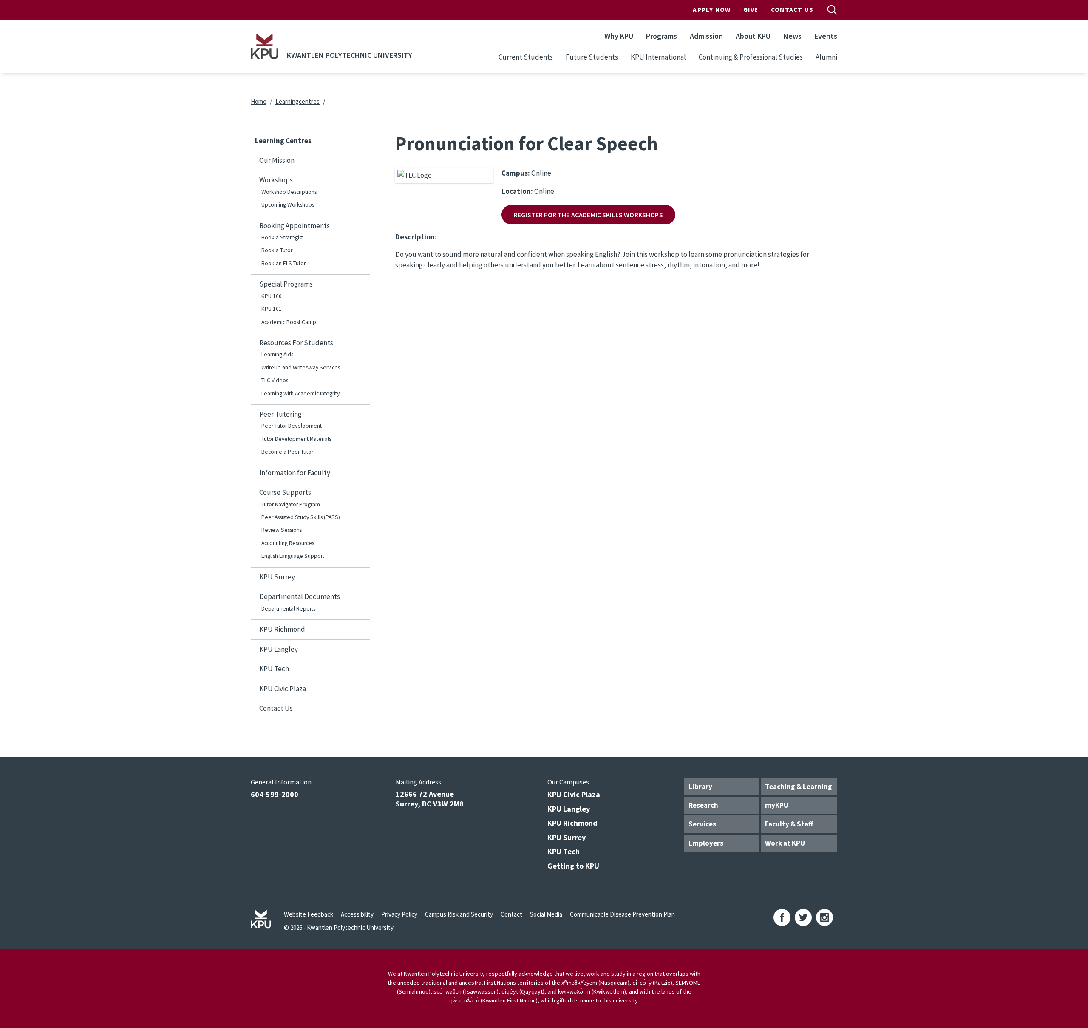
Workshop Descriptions (289, 192)
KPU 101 (271, 308)
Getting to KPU (573, 866)
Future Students (592, 57)
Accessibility (357, 914)
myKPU (776, 805)
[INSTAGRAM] (824, 917)
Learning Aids (277, 354)
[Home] (264, 46)
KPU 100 (271, 296)
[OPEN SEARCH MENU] (832, 10)
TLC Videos (274, 380)
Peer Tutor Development (291, 425)
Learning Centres (283, 140)
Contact (511, 914)
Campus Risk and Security (459, 914)
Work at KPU (785, 843)
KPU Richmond (282, 629)
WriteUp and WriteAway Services (300, 367)
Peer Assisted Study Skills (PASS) (300, 517)
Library (700, 786)
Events (825, 36)
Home (258, 101)
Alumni (826, 57)
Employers (705, 843)
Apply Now (712, 10)
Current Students (526, 57)
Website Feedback (308, 914)
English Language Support (292, 555)
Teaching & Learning (798, 786)
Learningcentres (297, 101)
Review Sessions (281, 530)
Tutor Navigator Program (290, 504)
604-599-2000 (274, 794)
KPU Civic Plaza (282, 688)
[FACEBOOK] (782, 917)
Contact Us (792, 10)
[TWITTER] (803, 917)
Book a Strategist (282, 237)
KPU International (658, 57)
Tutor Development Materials (296, 439)
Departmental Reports (288, 608)
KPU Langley (278, 649)
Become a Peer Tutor (287, 451)
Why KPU (618, 36)
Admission (706, 36)
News (792, 36)
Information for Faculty (294, 472)
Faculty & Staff (789, 824)
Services (702, 824)
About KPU (753, 36)
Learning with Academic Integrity (300, 393)
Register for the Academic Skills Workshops (588, 214)
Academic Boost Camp (288, 322)
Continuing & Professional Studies (751, 57)
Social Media (546, 914)
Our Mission (277, 160)
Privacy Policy (399, 914)
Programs (661, 36)
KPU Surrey (277, 577)
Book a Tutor (276, 250)
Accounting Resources (287, 543)
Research (703, 805)
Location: (517, 191)
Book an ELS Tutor (283, 263)
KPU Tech (274, 668)
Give (750, 10)
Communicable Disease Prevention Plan (622, 914)
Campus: (516, 173)
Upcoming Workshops (287, 204)
